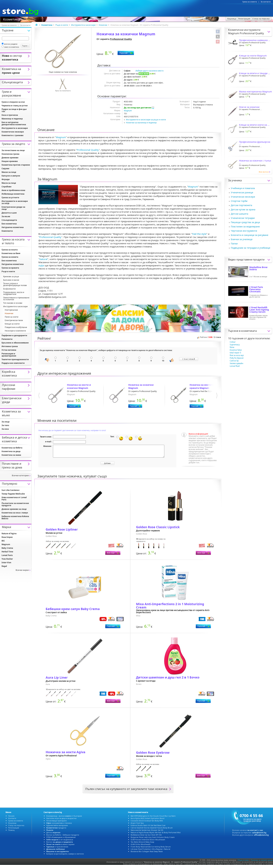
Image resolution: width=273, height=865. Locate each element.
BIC (3, 540)
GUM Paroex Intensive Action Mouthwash (148, 839)
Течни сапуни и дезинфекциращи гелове (15, 284)
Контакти (12, 818)
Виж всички (264, 172)
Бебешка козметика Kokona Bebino (15, 517)
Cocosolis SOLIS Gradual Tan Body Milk (147, 820)
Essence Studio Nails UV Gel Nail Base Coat (148, 825)
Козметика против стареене (16, 165)
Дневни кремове (10, 157)
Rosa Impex (7, 537)
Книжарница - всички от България (64, 816)
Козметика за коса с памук (15, 512)
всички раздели (10, 44)
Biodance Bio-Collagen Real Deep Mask (147, 851)
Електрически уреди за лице (13, 208)
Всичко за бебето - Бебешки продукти (62, 835)
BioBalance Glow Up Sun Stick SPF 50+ (146, 835)
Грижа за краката (10, 267)
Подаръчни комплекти (13, 363)
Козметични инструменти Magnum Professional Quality (246, 31)
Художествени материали (57, 825)
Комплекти (7, 231)
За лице (5, 421)
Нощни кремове (10, 161)
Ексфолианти (9, 288)
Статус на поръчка (16, 825)
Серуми (5, 168)
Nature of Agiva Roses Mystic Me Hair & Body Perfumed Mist (156, 832)
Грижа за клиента (249, 2)
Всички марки (22, 570)
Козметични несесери (13, 131)
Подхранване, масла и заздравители (13, 293)
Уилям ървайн (236, 363)
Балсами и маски (11, 280)
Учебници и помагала (243, 188)
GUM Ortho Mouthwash (141, 844)
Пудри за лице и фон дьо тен (14, 110)
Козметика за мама (11, 455)
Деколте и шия (9, 212)
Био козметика (9, 223)
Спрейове (6, 186)
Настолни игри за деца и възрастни (61, 818)
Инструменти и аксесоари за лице (15, 202)
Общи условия (243, 860)
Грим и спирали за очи (13, 102)
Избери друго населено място (150, 70)
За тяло (5, 425)
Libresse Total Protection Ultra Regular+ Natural (150, 849)
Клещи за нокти (12, 323)
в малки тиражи (60, 844)
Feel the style (199, 233)
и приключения (57, 846)
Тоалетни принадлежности (15, 359)
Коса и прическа (10, 115)
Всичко (59, 842)
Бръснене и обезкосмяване (15, 342)
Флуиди (6, 179)
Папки (234, 243)
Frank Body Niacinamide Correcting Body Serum (151, 846)
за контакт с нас (255, 830)
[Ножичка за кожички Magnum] (63, 51)
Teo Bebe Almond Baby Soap (142, 842)
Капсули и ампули (11, 175)
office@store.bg (261, 835)
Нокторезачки (11, 310)
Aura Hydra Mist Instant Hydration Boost (147, 818)
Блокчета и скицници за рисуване (249, 235)
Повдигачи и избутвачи (16, 327)
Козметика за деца (11, 451)
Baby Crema (7, 548)
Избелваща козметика (13, 194)
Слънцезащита (9, 220)
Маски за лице (9, 172)
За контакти (266, 2)
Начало (11, 816)
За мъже (6, 216)
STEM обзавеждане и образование (61, 837)
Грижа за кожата (10, 257)
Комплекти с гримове (12, 135)
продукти (56, 828)
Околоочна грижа (10, 154)
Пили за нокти (11, 317)
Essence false (236, 350)
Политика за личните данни (262, 860)
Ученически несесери (243, 196)
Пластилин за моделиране (245, 226)
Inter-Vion (6, 562)
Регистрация (13, 828)
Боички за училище (241, 239)
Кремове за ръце (11, 276)
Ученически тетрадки (243, 217)
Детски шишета (239, 213)
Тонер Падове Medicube (13, 493)
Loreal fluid (235, 366)
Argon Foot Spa (137, 823)
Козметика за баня (11, 253)
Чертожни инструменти (244, 230)
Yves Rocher (7, 559)
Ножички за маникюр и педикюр (141, 122)
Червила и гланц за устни (15, 105)
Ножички (103, 25)
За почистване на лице (13, 150)
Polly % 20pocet (236, 358)
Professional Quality (121, 39)
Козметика (11, 19)
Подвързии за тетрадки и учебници (250, 247)
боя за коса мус (237, 355)
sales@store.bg (259, 832)
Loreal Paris (7, 555)
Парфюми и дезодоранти (14, 335)
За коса (5, 429)
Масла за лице (9, 183)
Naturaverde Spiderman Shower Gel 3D (147, 830)
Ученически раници (242, 192)
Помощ (11, 830)
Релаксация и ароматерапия (9, 354)
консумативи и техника (59, 823)
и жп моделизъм (59, 839)
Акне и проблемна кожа (13, 190)
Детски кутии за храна (243, 209)
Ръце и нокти (61, 25)
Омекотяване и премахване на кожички (16, 298)
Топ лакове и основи (12, 303)
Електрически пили (14, 320)
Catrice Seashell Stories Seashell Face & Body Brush (152, 828)
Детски (53, 832)
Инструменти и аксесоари (83, 25)
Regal (4, 566)
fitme (232, 347)
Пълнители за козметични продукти (15, 504)
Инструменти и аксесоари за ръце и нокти (146, 119)
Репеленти (7, 339)
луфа (41, 265)
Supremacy (235, 344)
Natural (43, 259)
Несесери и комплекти (15, 330)
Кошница (12, 823)
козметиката (249, 331)
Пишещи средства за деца (245, 222)
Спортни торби (239, 200)
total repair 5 (235, 352)
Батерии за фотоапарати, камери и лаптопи (65, 854)
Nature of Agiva (9, 533)
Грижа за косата (10, 249)
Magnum (128, 110)
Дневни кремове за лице (14, 509)
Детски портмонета (241, 205)
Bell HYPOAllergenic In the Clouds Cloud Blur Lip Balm (153, 816)
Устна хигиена (9, 350)
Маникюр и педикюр (12, 118)
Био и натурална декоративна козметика (14, 123)
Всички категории (20, 475)
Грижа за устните (10, 197)
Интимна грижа (10, 346)
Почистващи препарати (56, 820)
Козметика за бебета (12, 447)
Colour (233, 342)
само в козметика (11, 47)
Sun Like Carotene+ (11, 490)
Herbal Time (7, 551)
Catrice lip (234, 360)
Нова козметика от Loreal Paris (14, 498)
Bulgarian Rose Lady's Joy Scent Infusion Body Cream (153, 837)
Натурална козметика (13, 227)
